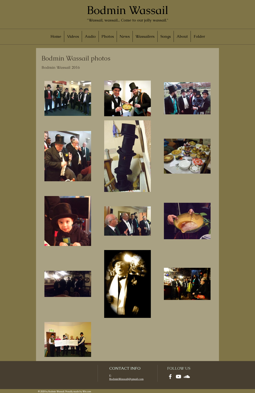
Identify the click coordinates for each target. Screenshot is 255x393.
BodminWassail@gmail (123, 379)
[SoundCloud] (187, 376)
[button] (108, 36)
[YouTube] (178, 376)
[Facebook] (170, 376)
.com (141, 379)
